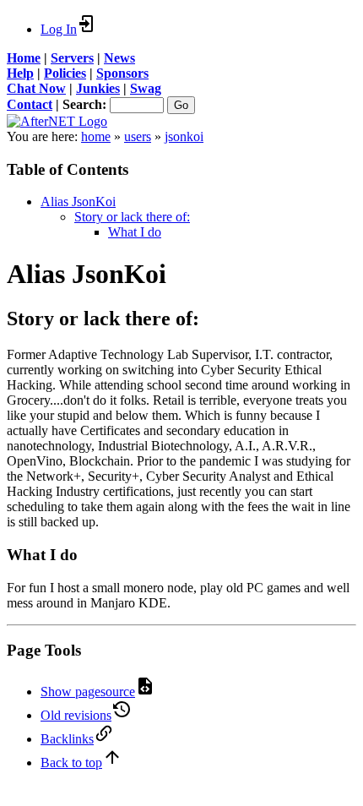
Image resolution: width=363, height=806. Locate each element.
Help (20, 73)
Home (24, 58)
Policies (65, 73)
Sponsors (122, 73)
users (137, 136)
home (96, 136)
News (119, 58)
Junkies (98, 88)
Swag (145, 88)
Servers (72, 58)
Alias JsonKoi (78, 201)
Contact (29, 104)
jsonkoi (184, 136)
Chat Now (36, 88)
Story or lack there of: (132, 217)
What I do (134, 232)
